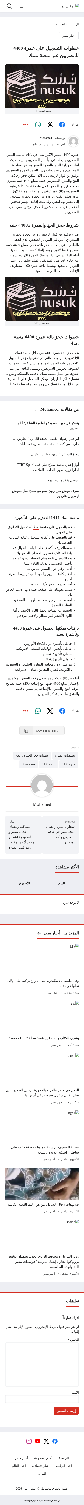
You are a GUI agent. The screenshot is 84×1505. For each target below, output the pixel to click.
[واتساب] (38, 124)
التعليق (73, 1339)
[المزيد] (26, 124)
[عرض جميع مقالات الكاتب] (73, 141)
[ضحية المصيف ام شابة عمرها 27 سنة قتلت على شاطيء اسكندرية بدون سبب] (42, 1136)
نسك (36, 527)
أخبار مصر (59, 24)
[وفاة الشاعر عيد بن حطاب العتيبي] (42, 454)
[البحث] (9, 6)
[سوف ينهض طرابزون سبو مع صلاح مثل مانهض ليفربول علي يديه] (42, 493)
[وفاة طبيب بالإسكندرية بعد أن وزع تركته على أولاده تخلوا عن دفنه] (42, 970)
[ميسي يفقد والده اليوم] (42, 480)
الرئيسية (74, 24)
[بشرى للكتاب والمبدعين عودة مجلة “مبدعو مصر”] (42, 1024)
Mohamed (46, 138)
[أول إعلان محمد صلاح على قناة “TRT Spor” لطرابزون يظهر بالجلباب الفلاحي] (42, 467)
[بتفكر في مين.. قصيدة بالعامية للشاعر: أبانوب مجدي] (42, 425)
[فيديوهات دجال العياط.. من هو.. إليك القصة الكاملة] (42, 1191)
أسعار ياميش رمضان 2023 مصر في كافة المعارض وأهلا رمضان (60, 834)
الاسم (75, 1392)
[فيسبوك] (62, 124)
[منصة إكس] (50, 124)
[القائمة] (21, 6)
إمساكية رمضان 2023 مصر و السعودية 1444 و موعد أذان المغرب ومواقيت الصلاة (21, 837)
